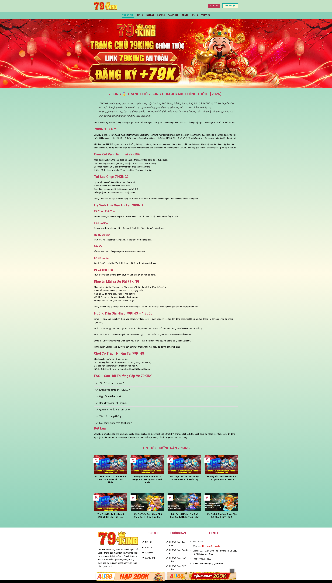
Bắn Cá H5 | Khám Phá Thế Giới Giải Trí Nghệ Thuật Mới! (184, 515)
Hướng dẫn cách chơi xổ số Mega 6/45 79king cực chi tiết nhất (147, 479)
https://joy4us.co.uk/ (210, 546)
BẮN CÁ (150, 15)
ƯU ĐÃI (184, 15)
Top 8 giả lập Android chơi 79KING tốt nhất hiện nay (110, 515)
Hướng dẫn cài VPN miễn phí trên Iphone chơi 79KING (221, 478)
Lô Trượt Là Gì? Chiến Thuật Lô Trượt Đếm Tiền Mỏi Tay (184, 478)
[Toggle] (96, 383)
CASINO (161, 15)
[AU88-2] (201, 576)
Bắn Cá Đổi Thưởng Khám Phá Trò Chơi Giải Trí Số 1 (221, 515)
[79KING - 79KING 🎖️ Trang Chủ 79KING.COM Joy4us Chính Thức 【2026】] (105, 6)
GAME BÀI (173, 15)
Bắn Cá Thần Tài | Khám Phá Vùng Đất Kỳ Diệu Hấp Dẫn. (147, 515)
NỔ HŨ (140, 15)
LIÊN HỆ (194, 15)
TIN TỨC (205, 15)
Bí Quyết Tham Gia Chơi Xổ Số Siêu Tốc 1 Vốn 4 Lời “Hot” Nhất (110, 479)
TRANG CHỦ (128, 15)
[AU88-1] (130, 576)
